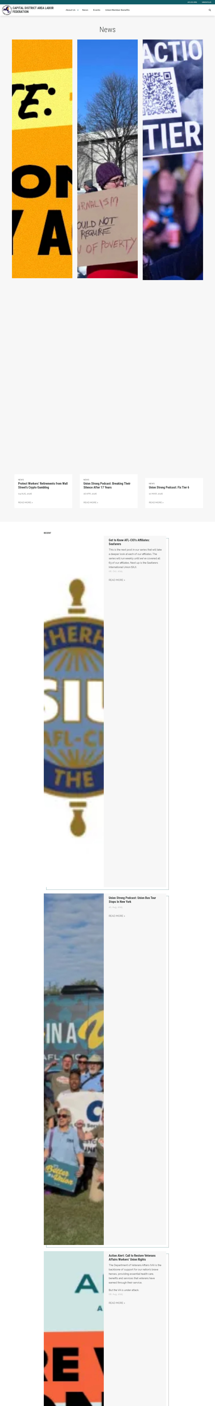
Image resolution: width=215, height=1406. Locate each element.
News (85, 10)
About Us (70, 10)
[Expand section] (78, 10)
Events (96, 10)
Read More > (117, 579)
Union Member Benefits (117, 10)
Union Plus (206, 2)
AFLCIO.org (192, 2)
